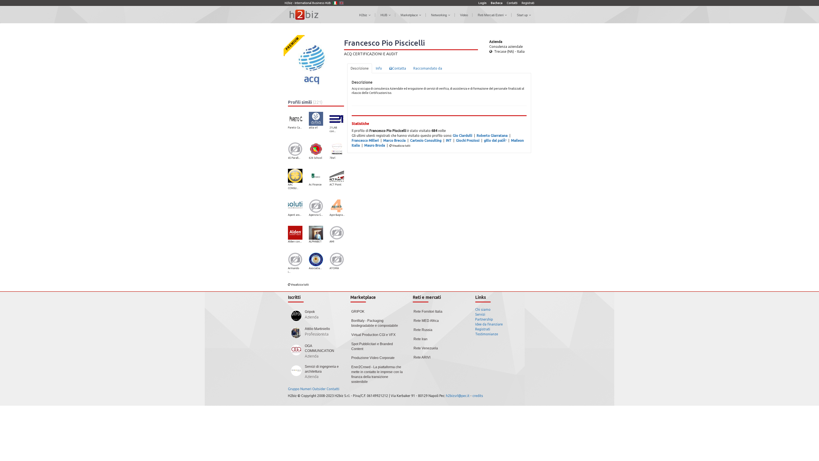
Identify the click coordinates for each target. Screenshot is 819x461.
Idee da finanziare (489, 324)
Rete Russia (423, 330)
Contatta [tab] (399, 68)
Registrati (528, 3)
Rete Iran (420, 339)
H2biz (363, 15)
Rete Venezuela (426, 348)
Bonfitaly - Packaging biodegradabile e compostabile (374, 323)
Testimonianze (486, 334)
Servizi (480, 314)
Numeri (305, 389)
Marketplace (409, 15)
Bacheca (496, 3)
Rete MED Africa (426, 320)
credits (477, 396)
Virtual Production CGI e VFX (373, 335)
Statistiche (360, 123)
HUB (383, 15)
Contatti (512, 3)
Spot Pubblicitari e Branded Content (372, 346)
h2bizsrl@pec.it (457, 396)
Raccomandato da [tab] (427, 68)
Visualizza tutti (299, 284)
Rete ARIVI (422, 357)
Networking (439, 15)
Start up (522, 15)
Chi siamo (483, 309)
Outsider (319, 389)
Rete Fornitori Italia (428, 311)
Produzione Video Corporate (373, 358)
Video (464, 15)
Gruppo (293, 389)
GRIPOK (357, 311)
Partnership (484, 319)
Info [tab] (379, 68)
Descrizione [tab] (360, 68)
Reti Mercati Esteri (491, 15)
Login (482, 3)
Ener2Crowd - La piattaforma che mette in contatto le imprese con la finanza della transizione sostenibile (377, 374)
